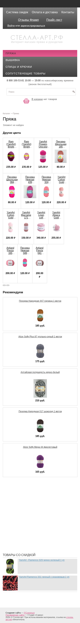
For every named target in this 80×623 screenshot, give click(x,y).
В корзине (37, 99)
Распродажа (17, 488)
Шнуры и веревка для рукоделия (33, 544)
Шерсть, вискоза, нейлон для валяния (37, 539)
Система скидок (17, 12)
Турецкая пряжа (20, 494)
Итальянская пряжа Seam (27, 516)
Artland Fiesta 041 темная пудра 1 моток (39, 254)
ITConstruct (29, 613)
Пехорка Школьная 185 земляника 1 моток (61, 146)
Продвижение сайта (15, 615)
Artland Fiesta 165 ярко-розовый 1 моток (10, 254)
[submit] (74, 92)
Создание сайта (13, 613)
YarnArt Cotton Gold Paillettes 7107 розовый (11, 219)
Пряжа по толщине (22, 528)
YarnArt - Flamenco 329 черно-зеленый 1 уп (42, 560)
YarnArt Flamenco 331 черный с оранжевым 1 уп (44, 577)
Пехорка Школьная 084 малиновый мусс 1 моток (12, 183)
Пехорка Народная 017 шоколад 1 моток (40, 411)
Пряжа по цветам (21, 533)
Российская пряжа (22, 500)
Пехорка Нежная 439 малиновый (30, 181)
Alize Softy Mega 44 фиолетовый (40, 447)
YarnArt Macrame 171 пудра (26, 216)
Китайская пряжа (21, 505)
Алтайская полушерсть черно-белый (40, 372)
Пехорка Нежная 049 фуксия (25, 251)
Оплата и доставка (45, 12)
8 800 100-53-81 (15, 80)
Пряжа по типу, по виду (26, 522)
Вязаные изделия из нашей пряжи (34, 511)
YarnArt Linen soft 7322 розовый (41, 217)
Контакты (67, 12)
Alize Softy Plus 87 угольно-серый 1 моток (40, 336)
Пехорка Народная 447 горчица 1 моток (40, 301)
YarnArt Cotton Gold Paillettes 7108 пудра (61, 183)
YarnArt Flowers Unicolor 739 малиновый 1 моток (43, 148)
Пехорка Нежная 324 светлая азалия (46, 182)
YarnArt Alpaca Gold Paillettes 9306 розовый (56, 219)
